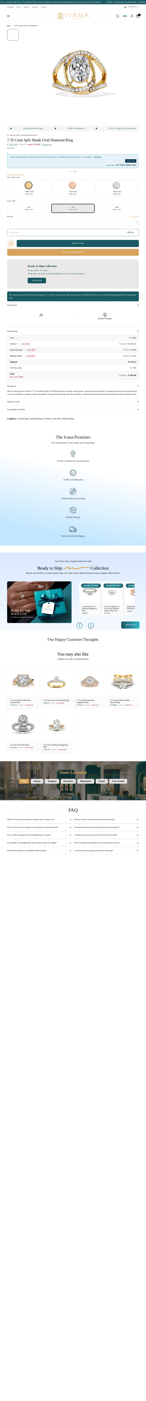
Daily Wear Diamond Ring (63, 418)
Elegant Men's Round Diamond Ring (134, 608)
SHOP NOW (130, 625)
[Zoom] (120, 33)
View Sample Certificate (16, 410)
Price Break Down (46, 144)
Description (11, 386)
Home (8, 25)
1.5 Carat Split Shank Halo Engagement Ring (85, 701)
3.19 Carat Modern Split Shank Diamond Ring (20, 701)
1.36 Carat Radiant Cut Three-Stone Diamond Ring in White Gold (111, 609)
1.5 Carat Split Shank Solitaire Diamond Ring (120, 701)
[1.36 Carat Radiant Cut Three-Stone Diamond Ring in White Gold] (112, 592)
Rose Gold (72, 185)
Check (130, 232)
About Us (26, 7)
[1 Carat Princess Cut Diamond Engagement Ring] (90, 592)
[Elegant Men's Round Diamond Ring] (134, 592)
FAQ (17, 7)
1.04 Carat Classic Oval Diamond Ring (56, 700)
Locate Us (44, 7)
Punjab (102, 781)
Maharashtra (85, 781)
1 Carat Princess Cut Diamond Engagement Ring (89, 609)
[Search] (117, 16)
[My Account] (132, 16)
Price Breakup (12, 331)
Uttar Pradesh (118, 781)
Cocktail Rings (23, 418)
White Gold (116, 185)
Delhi (24, 781)
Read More (85, 157)
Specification (12, 305)
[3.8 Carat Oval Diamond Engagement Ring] (56, 725)
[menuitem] (11, 7)
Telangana (52, 781)
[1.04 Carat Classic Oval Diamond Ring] (56, 681)
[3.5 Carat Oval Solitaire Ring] (23, 725)
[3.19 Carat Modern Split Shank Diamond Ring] (23, 681)
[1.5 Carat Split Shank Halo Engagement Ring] (90, 681)
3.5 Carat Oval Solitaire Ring (19, 745)
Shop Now (37, 281)
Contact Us (35, 7)
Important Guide (13, 402)
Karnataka (68, 781)
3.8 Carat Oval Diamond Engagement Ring (55, 746)
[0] (137, 16)
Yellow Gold (28, 185)
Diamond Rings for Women (41, 418)
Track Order (10, 7)
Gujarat (37, 781)
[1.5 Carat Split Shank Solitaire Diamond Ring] (123, 681)
